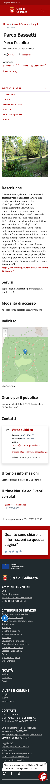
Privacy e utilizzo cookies (13, 760)
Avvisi (4, 681)
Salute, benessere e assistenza (16, 614)
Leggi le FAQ (7, 743)
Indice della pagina (11, 88)
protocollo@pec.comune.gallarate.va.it (30, 451)
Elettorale (6, 627)
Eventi (5, 697)
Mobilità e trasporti (11, 630)
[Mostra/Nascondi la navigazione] (3, 10)
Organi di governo (10, 594)
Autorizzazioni (8, 624)
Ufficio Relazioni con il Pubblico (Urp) (19, 727)
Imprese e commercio (12, 634)
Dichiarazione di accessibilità (15, 756)
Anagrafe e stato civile (12, 617)
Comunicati (7, 677)
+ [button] (5, 330)
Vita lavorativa (8, 660)
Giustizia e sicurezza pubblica (15, 644)
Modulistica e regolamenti (14, 600)
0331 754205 (27, 435)
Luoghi (5, 694)
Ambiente (6, 637)
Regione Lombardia (12, 2)
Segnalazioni (8, 750)
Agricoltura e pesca (11, 657)
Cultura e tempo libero (12, 647)
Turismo (5, 654)
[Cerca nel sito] (42, 10)
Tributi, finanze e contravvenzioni (17, 620)
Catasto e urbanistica (12, 650)
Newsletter (7, 701)
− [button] (5, 334)
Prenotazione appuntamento (15, 746)
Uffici (4, 590)
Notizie (5, 674)
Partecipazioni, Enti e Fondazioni (17, 597)
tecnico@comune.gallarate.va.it (26, 445)
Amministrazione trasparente (16, 753)
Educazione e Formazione (14, 640)
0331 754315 (27, 438)
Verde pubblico (22, 429)
